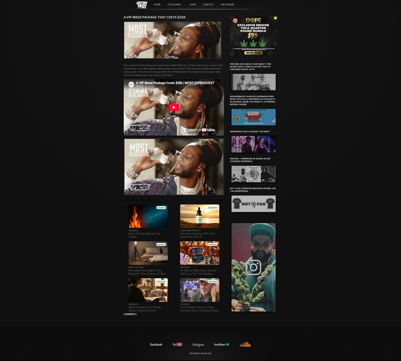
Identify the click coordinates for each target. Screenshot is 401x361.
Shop (193, 4)
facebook (156, 344)
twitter (222, 344)
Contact (208, 4)
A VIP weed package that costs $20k (155, 17)
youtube (177, 344)
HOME (157, 4)
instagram (198, 344)
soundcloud (245, 344)
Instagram (227, 4)
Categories (172, 4)
